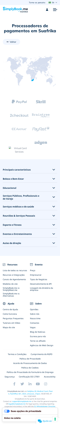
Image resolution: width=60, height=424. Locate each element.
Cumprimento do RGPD (41, 354)
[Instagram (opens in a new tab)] (45, 383)
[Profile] (47, 9)
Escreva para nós (38, 336)
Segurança (10, 376)
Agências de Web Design (41, 345)
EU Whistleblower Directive (44, 406)
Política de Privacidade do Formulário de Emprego (30, 372)
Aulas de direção (12, 243)
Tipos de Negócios (38, 279)
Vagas (33, 327)
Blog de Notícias (37, 332)
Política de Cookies (30, 367)
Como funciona (10, 314)
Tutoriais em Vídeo (11, 323)
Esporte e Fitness (12, 224)
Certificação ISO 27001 (29, 376)
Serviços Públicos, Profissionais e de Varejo (21, 197)
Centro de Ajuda (10, 309)
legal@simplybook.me (17, 404)
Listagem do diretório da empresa (41, 289)
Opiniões (34, 309)
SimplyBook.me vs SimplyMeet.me (11, 289)
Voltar (13, 41)
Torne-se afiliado (37, 341)
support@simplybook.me (21, 401)
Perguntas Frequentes (13, 318)
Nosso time (35, 318)
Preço (32, 270)
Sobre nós (34, 314)
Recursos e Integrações (14, 275)
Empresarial (35, 275)
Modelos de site (10, 284)
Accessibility (49, 376)
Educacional (9, 188)
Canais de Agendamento (14, 279)
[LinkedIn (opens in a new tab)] (30, 383)
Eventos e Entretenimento (17, 234)
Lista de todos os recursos (15, 270)
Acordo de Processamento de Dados (30, 363)
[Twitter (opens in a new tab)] (22, 383)
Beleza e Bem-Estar (13, 178)
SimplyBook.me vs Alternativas (11, 294)
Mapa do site (9, 327)
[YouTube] (37, 383)
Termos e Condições (17, 354)
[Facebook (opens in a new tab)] (14, 383)
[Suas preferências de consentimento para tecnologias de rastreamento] (55, 419)
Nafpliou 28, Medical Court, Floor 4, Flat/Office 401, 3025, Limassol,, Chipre (30, 392)
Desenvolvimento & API (41, 284)
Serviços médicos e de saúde (18, 206)
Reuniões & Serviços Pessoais (19, 215)
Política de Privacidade (30, 358)
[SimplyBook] (15, 10)
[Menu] (55, 10)
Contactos (34, 323)
